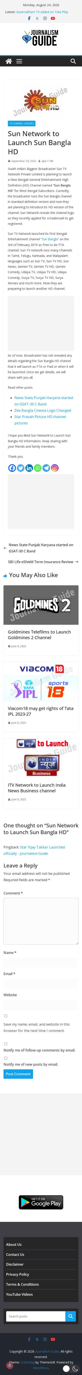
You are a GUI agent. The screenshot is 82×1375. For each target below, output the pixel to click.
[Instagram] (55, 468)
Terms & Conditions (22, 1284)
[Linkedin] (29, 468)
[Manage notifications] (9, 1365)
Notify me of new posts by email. (30, 1064)
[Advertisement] (41, 323)
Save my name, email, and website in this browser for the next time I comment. (36, 1027)
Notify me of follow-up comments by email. (39, 1050)
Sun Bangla (50, 239)
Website (10, 994)
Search (70, 1316)
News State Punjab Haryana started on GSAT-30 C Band (41, 548)
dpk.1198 (47, 161)
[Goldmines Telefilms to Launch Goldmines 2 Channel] (41, 588)
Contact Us (15, 1254)
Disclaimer (15, 1264)
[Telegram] (46, 468)
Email (9, 973)
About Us (14, 1244)
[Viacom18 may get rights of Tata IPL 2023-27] (41, 665)
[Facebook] (12, 468)
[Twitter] (20, 468)
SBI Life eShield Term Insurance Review (40, 561)
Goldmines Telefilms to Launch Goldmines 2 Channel (39, 634)
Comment (13, 893)
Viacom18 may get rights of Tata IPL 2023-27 (40, 711)
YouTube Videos (19, 1294)
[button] (71, 1369)
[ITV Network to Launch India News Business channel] (41, 741)
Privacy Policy (17, 1274)
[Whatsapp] (38, 468)
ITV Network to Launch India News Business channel (37, 788)
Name (9, 952)
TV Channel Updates (22, 123)
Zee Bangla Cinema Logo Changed (42, 410)
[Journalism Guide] (8, 61)
